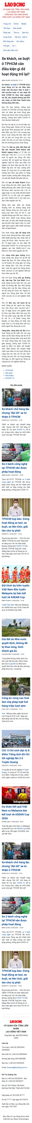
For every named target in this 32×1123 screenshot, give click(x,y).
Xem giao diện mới (10, 50)
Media (23, 24)
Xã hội (16, 24)
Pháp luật (6, 32)
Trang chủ (7, 24)
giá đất (13, 664)
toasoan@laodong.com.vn (17, 1067)
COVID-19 (21, 429)
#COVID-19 (9, 378)
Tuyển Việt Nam (8, 605)
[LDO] (16, 397)
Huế (3, 713)
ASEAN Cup (21, 828)
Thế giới (6, 46)
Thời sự (16, 32)
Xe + (14, 46)
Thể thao (6, 28)
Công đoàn (7, 37)
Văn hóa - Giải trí (21, 37)
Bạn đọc (25, 32)
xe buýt (14, 85)
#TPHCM (9, 370)
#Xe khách (9, 375)
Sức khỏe (20, 41)
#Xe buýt (8, 373)
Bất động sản (8, 41)
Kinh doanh (17, 28)
